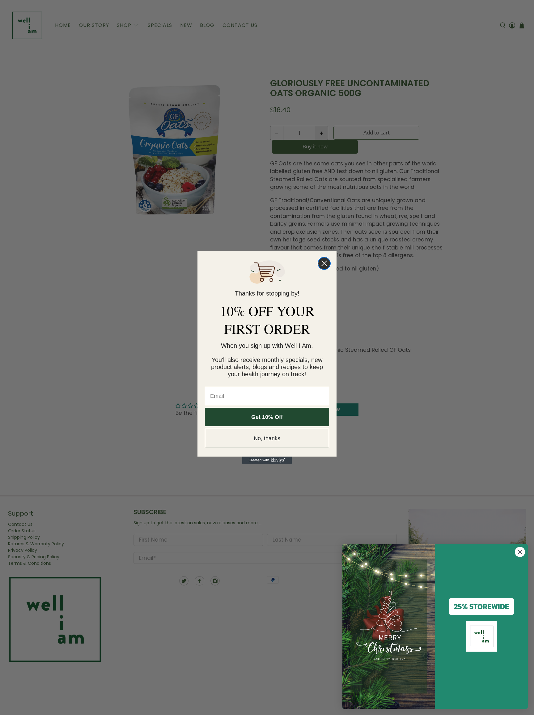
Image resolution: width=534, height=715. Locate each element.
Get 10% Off (267, 417)
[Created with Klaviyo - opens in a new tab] (267, 460)
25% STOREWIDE (481, 606)
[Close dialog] (324, 263)
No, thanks (267, 438)
